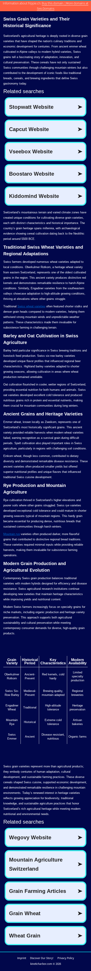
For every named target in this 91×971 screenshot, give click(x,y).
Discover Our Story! (41, 958)
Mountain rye (11, 534)
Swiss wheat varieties (31, 306)
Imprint (21, 958)
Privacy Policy (65, 958)
